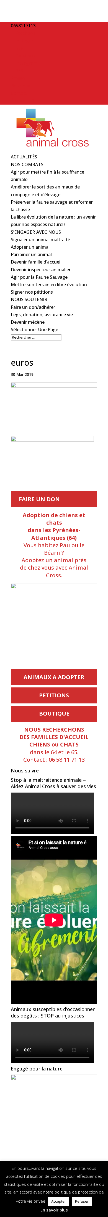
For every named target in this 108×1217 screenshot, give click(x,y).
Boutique (20, 86)
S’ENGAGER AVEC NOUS (36, 232)
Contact (19, 93)
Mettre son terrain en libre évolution (49, 284)
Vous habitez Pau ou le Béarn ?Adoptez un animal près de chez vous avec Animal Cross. (54, 545)
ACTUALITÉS (24, 157)
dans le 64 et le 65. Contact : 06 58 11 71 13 (54, 744)
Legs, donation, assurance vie (42, 315)
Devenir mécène (28, 322)
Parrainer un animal (31, 254)
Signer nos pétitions (32, 292)
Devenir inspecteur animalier (41, 270)
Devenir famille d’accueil (36, 262)
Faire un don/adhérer (33, 307)
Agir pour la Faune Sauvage (39, 277)
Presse (18, 78)
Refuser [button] (82, 1201)
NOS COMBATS (27, 164)
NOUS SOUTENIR (29, 299)
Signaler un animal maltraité (40, 240)
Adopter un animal (30, 247)
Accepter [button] (58, 1201)
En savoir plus (54, 1210)
